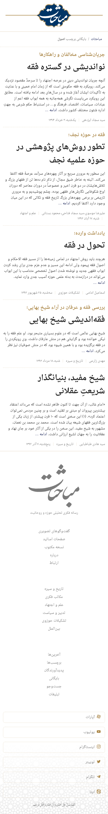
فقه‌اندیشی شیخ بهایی (67, 320)
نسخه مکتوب (54, 547)
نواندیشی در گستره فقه (66, 67)
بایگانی (54, 678)
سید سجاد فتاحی (73, 213)
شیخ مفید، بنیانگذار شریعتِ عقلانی (71, 385)
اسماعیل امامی (95, 293)
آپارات (90, 717)
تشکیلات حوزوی (69, 293)
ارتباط (54, 563)
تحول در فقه (84, 246)
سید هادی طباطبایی (92, 444)
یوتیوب (89, 732)
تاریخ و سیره (74, 361)
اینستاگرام (87, 747)
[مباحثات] (54, 15)
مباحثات (96, 39)
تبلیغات (54, 694)
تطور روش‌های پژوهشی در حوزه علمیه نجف (61, 154)
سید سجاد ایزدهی (93, 120)
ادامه (51, 110)
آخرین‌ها (54, 655)
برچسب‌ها (54, 663)
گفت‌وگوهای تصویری (54, 531)
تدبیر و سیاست (54, 613)
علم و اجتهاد (28, 213)
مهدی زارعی (97, 361)
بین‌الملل (54, 629)
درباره (54, 555)
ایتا (92, 792)
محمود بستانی (51, 213)
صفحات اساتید (54, 539)
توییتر (90, 762)
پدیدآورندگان (54, 670)
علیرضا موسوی (95, 213)
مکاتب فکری (54, 597)
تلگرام (90, 777)
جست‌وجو (54, 686)
